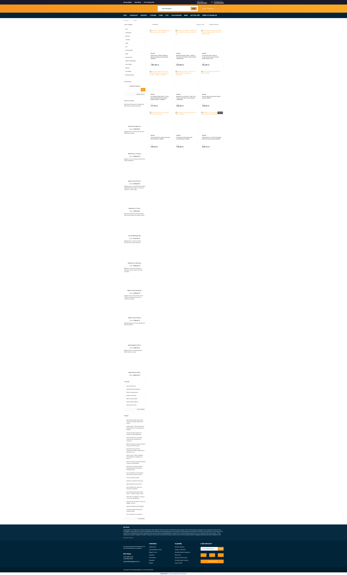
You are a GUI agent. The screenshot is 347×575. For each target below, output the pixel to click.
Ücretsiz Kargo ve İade (181, 560)
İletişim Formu (153, 552)
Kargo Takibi (178, 563)
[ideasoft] (164, 574)
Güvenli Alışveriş (179, 547)
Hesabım (151, 555)
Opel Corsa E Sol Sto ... (135, 181)
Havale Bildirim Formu (155, 549)
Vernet (135, 20)
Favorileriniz (152, 557)
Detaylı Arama (140, 94)
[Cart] (221, 8)
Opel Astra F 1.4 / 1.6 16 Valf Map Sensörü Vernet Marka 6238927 (211, 138)
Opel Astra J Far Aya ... (135, 154)
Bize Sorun (178, 555)
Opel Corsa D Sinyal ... (135, 318)
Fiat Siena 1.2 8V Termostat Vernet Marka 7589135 (184, 138)
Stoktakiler (155, 24)
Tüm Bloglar (140, 518)
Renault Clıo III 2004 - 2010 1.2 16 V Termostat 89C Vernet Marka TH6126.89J (186, 98)
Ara (143, 89)
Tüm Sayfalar (140, 409)
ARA (193, 9)
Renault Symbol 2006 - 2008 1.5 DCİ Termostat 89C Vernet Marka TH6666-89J (186, 57)
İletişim (151, 563)
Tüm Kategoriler (149, 2)
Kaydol (221, 549)
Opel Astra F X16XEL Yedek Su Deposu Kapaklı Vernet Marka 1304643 (159, 57)
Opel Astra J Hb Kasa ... (135, 263)
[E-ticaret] (173, 573)
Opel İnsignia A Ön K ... (135, 345)
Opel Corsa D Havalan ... (134, 290)
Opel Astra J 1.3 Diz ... (135, 208)
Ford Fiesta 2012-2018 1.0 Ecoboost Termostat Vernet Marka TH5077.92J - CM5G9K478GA (210, 57)
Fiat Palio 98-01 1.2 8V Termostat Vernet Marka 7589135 (160, 138)
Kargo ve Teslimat (180, 549)
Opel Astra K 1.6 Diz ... (134, 372)
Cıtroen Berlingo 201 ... (135, 236)
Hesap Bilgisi (127, 2)
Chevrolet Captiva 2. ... (135, 126)
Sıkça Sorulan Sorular (181, 557)
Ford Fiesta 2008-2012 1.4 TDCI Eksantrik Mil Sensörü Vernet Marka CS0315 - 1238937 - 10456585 (160, 98)
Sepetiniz (152, 560)
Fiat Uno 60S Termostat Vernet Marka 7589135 (211, 97)
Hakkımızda (152, 547)
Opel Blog (137, 2)
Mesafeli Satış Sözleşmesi (182, 552)
